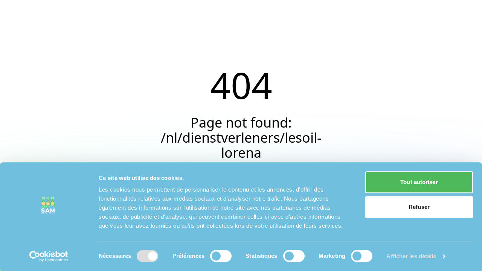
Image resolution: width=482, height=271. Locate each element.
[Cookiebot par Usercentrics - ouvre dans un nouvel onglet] (49, 256)
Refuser (419, 207)
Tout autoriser (419, 182)
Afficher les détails (411, 256)
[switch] (221, 256)
